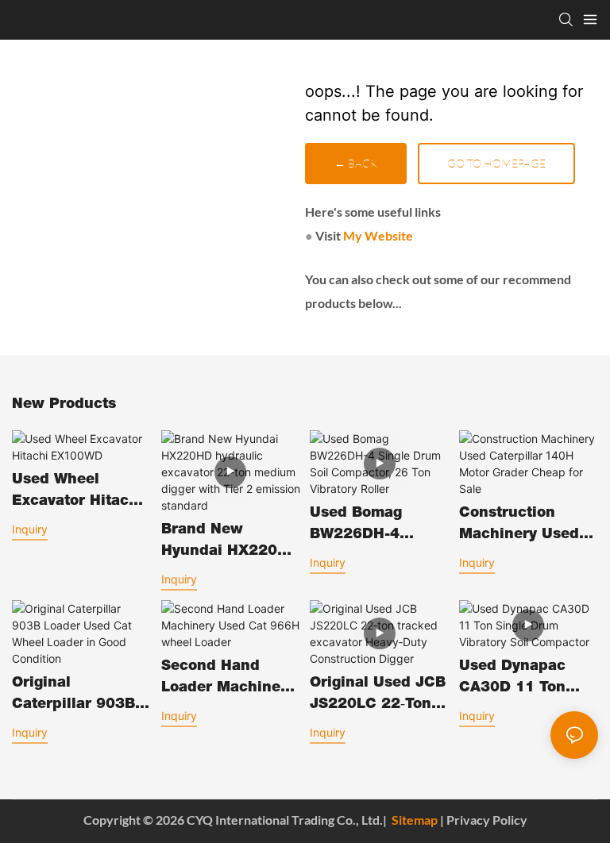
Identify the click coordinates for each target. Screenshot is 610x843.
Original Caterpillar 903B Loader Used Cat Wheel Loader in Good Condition (73, 696)
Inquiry (30, 529)
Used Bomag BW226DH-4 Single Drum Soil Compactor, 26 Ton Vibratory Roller (379, 526)
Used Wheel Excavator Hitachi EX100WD (77, 493)
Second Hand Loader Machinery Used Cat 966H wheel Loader (228, 679)
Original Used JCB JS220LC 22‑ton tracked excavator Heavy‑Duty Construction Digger (378, 696)
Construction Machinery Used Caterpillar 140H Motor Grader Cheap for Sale (521, 526)
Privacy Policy (486, 819)
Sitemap (414, 819)
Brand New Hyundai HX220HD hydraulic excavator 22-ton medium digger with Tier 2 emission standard (230, 543)
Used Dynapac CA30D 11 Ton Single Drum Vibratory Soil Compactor (512, 679)
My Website (378, 235)
